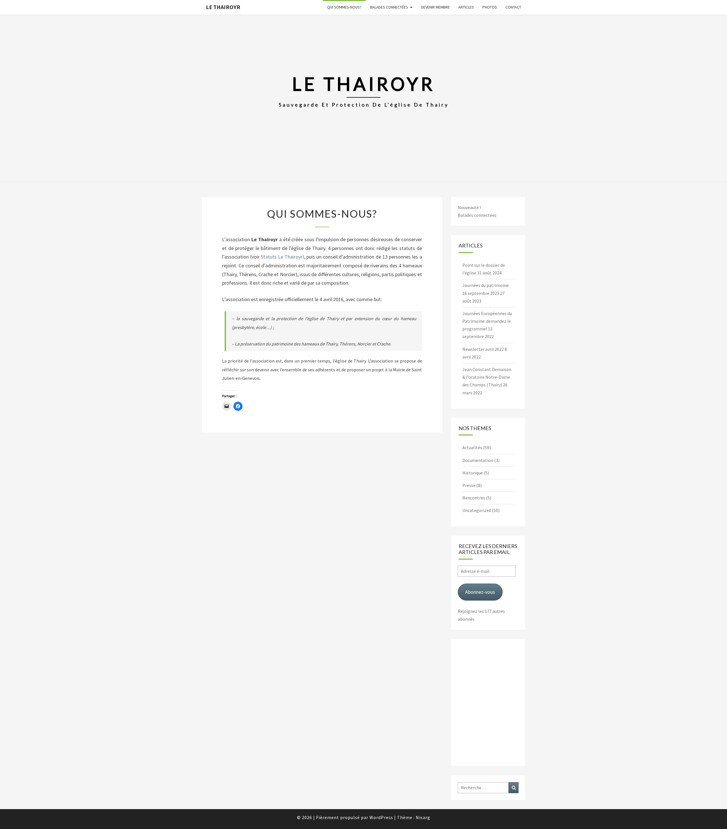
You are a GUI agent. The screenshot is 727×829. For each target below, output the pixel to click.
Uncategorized (476, 510)
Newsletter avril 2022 (483, 349)
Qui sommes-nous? (344, 7)
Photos (489, 7)
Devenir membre (435, 7)
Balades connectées (389, 7)
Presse (468, 485)
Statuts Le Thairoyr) (282, 256)
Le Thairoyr (223, 7)
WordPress (381, 817)
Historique (472, 473)
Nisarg (423, 817)
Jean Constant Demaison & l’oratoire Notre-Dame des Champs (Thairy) (486, 377)
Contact (513, 7)
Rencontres (473, 498)
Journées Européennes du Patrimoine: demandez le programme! (487, 321)
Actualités (472, 447)
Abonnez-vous (480, 592)
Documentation (477, 460)
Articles (466, 7)
